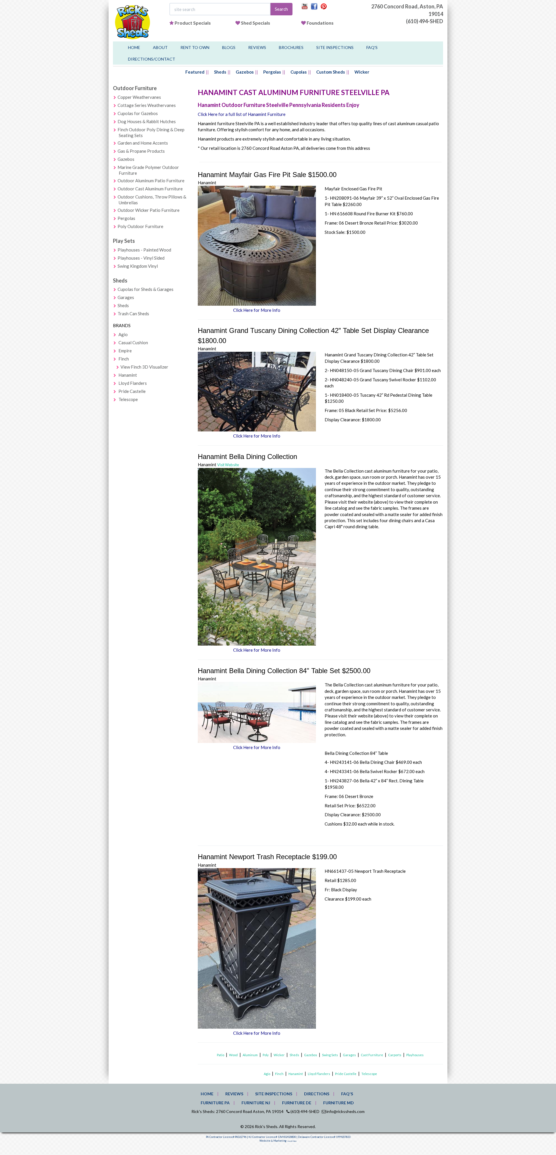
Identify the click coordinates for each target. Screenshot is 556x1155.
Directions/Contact (151, 59)
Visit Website (228, 464)
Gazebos (245, 71)
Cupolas (298, 71)
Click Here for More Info (256, 310)
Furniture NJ (256, 1102)
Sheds (220, 71)
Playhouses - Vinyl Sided (141, 257)
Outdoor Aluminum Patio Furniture (151, 180)
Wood (233, 1055)
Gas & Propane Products (141, 151)
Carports (394, 1055)
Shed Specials (255, 22)
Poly (266, 1055)
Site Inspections (335, 47)
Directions (316, 1093)
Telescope (128, 399)
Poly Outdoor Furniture (140, 226)
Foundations (320, 22)
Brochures (291, 47)
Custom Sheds (330, 71)
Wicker (361, 71)
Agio (123, 334)
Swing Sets (330, 1055)
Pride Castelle (132, 391)
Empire (125, 350)
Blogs (228, 47)
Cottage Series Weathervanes (147, 105)
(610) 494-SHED (424, 21)
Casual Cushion (133, 342)
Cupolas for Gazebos (138, 113)
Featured (194, 71)
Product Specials (193, 22)
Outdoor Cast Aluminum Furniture (150, 188)
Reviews (257, 47)
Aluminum (250, 1055)
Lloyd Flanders (132, 383)
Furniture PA (215, 1102)
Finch (123, 358)
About (160, 47)
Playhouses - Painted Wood (144, 249)
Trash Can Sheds (133, 313)
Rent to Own (194, 47)
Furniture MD (338, 1102)
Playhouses (415, 1055)
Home (134, 47)
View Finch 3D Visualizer (144, 366)
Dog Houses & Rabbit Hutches (147, 121)
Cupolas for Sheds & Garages (145, 289)
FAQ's (372, 47)
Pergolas (272, 71)
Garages (126, 297)
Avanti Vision (292, 1141)
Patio (220, 1055)
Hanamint (127, 375)
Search (281, 9)
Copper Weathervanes (139, 97)
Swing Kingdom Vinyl (138, 266)
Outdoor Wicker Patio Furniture (149, 210)
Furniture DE (296, 1102)
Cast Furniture (372, 1055)
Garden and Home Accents (143, 142)
